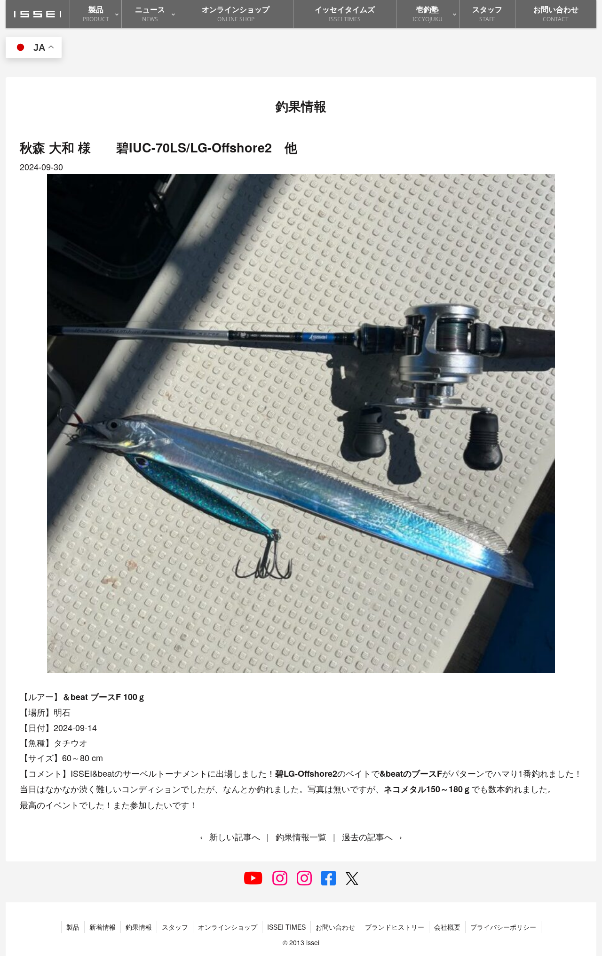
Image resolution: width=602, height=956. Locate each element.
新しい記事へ (234, 836)
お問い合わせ (335, 927)
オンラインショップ (227, 927)
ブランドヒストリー (394, 927)
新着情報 (102, 927)
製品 (72, 927)
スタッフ (175, 927)
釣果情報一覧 (301, 836)
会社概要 (447, 927)
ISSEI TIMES (286, 927)
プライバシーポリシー (503, 927)
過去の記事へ (367, 836)
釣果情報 (139, 927)
